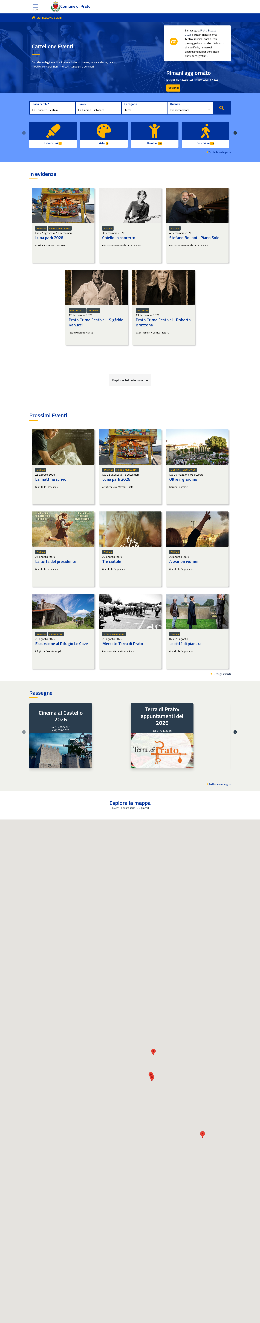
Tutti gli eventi (221, 674)
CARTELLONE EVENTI (49, 18)
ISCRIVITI (173, 88)
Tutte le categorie (219, 152)
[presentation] (24, 133)
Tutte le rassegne (220, 784)
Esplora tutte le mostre (130, 380)
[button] (36, 6)
